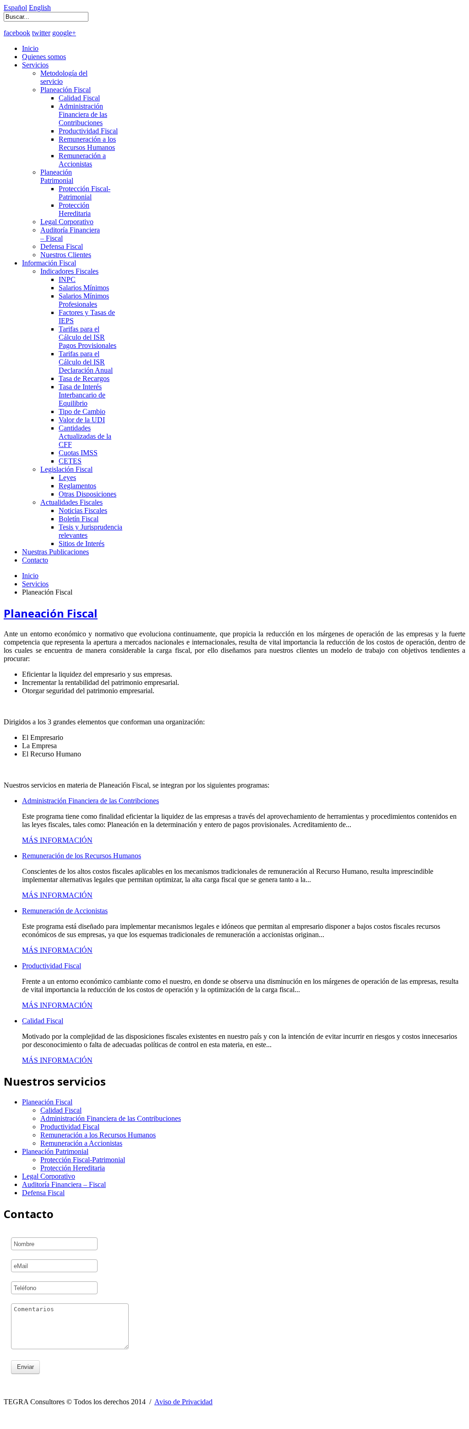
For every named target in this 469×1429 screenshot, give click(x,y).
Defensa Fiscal (61, 246)
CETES (70, 461)
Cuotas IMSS (78, 453)
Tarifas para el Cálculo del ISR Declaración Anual (86, 362)
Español (15, 7)
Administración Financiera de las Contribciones (90, 801)
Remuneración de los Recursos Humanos (81, 856)
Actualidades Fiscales (71, 502)
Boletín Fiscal (78, 519)
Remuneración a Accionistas (82, 160)
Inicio (30, 48)
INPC (67, 279)
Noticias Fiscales (83, 510)
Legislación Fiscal (66, 469)
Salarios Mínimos (84, 288)
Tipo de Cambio (82, 411)
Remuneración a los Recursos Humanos (87, 143)
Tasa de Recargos (84, 378)
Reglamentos (77, 486)
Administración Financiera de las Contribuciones (83, 114)
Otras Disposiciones (87, 494)
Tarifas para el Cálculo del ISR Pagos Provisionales (87, 337)
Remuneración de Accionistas (65, 911)
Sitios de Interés (81, 543)
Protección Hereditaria (75, 209)
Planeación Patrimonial (56, 176)
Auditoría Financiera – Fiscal (64, 1184)
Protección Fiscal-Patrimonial (84, 193)
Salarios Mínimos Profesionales (84, 300)
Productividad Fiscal (88, 131)
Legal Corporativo (66, 222)
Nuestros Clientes (65, 255)
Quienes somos (44, 57)
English (40, 7)
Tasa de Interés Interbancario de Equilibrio (82, 395)
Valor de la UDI (82, 420)
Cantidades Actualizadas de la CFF (85, 436)
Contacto (35, 560)
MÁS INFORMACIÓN (57, 840)
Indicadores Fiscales (69, 271)
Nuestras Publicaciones (55, 552)
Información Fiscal (49, 263)
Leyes (67, 477)
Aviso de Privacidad (183, 1402)
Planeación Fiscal (65, 90)
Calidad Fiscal (79, 98)
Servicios (35, 65)
